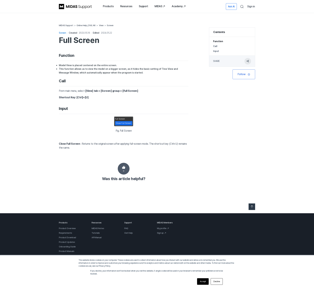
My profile (161, 228)
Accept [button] (203, 281)
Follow (244, 74)
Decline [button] (216, 281)
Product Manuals (66, 251)
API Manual (97, 237)
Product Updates (67, 242)
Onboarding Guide (67, 246)
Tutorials (96, 233)
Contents (219, 32)
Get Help (128, 233)
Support (143, 6)
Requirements (65, 233)
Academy (177, 6)
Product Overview (67, 228)
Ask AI (231, 6)
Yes (124, 169)
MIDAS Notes (98, 228)
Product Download (67, 237)
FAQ (126, 228)
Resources (126, 6)
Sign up (160, 233)
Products (108, 6)
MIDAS (158, 6)
